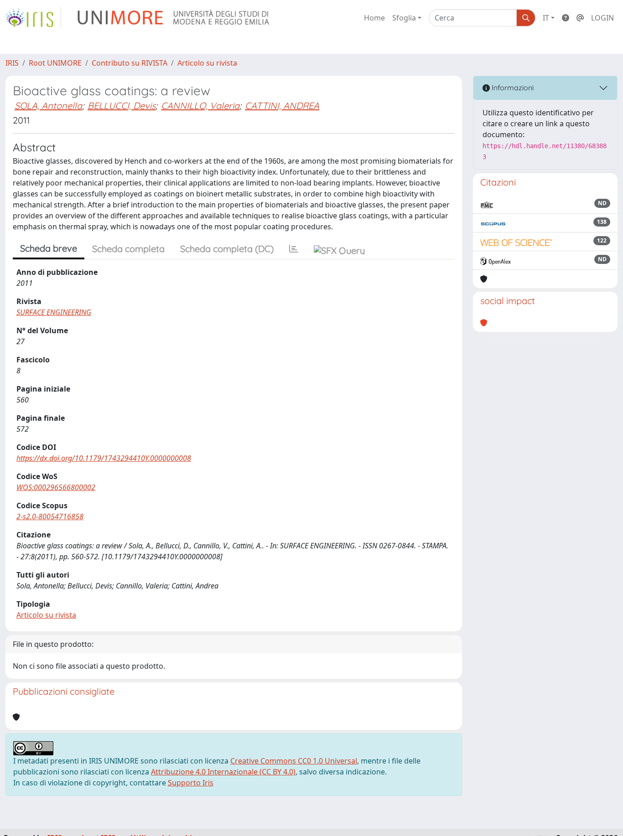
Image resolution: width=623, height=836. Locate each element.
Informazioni (512, 87)
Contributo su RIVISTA (129, 63)
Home (374, 18)
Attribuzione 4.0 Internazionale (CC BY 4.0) (223, 772)
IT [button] (546, 18)
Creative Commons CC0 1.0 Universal (293, 761)
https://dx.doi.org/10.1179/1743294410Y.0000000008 (103, 458)
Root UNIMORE (55, 63)
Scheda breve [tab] (48, 248)
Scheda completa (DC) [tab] (227, 248)
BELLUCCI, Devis (122, 105)
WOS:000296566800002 (55, 487)
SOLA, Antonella (48, 105)
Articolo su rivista (207, 63)
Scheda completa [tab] (128, 248)
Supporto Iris (190, 783)
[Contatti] (580, 18)
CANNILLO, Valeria (200, 105)
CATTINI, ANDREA (282, 105)
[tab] (293, 248)
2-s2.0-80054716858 (49, 516)
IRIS (12, 63)
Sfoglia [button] (404, 18)
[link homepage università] (174, 18)
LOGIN (602, 18)
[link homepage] (33, 18)
